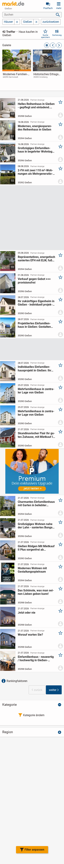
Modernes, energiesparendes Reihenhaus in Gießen (35, 127)
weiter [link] (52, 690)
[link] (16, 67)
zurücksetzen (50, 21)
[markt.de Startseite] (13, 3)
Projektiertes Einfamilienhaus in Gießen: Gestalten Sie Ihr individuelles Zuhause (36, 325)
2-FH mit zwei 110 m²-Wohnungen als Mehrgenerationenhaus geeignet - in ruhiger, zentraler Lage (35, 172)
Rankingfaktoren (17, 681)
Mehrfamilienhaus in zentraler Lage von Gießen (36, 390)
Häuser (8, 21)
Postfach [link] (48, 8)
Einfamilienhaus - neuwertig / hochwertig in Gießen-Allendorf (36, 658)
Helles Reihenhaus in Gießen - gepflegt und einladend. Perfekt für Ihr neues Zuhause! (36, 105)
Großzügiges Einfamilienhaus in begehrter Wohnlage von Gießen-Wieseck (36, 149)
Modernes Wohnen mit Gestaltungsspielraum (32, 570)
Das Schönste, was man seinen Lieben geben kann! (36, 592)
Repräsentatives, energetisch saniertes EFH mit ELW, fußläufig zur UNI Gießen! (36, 258)
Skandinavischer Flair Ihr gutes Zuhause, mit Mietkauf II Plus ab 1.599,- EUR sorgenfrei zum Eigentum (36, 435)
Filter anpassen (34, 849)
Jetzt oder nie (26, 612)
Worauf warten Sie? (30, 634)
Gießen (27, 21)
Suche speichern (45, 36)
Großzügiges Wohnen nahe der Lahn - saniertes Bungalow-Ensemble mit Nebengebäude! (36, 525)
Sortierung (57, 35)
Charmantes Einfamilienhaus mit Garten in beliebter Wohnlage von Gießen (36, 503)
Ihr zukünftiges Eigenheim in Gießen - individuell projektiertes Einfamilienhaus (36, 302)
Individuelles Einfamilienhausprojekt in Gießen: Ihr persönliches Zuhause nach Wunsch (35, 368)
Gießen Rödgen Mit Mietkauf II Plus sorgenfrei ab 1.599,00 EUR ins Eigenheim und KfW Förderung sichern (36, 547)
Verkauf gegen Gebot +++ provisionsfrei (34, 280)
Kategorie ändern (33, 715)
